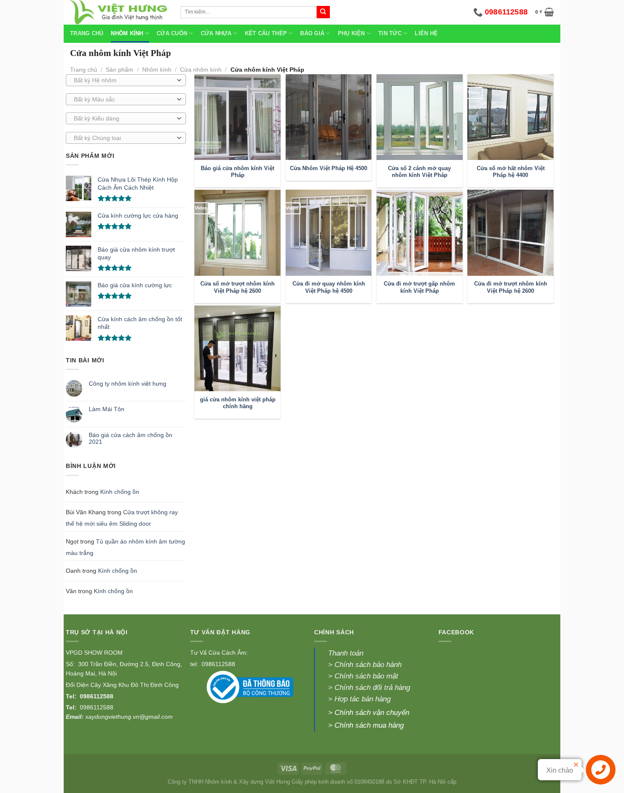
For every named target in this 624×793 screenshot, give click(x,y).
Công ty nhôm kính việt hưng (127, 383)
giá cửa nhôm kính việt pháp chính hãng (237, 403)
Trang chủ (86, 33)
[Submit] (323, 12)
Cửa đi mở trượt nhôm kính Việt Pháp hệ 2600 (510, 287)
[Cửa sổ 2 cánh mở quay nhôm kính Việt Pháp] (420, 117)
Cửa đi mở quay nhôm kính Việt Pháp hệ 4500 (328, 287)
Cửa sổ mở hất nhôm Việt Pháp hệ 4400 (511, 171)
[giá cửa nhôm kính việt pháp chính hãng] (237, 348)
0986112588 (96, 696)
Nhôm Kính (127, 33)
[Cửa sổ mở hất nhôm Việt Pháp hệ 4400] (510, 117)
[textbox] (123, 81)
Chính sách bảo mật (365, 676)
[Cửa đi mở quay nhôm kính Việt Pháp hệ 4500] (329, 233)
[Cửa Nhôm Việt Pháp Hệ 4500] (329, 117)
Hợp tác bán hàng (362, 699)
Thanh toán (345, 653)
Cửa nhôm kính (201, 69)
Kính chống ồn (119, 491)
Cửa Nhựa (216, 33)
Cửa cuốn (172, 33)
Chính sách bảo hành (368, 665)
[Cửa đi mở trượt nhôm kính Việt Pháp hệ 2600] (510, 233)
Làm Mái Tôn (106, 409)
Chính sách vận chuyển (371, 713)
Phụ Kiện (351, 33)
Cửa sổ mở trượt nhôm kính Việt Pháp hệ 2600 (237, 287)
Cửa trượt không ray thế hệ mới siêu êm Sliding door (122, 518)
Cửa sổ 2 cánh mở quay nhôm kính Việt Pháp (419, 171)
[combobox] (126, 80)
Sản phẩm (119, 69)
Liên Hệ (426, 33)
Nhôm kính (156, 69)
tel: (195, 664)
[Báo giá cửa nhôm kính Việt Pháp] (237, 117)
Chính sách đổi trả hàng (372, 688)
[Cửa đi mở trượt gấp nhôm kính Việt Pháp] (420, 233)
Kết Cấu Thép (266, 33)
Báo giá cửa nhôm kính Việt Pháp (237, 171)
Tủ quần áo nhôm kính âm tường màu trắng (125, 547)
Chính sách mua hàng (369, 725)
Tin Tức (390, 33)
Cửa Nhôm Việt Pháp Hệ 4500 (328, 168)
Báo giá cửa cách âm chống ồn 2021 (130, 439)
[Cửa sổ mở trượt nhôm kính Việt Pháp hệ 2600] (237, 233)
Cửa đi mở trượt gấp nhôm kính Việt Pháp (419, 287)
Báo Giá (312, 33)
